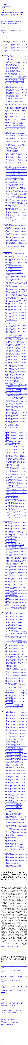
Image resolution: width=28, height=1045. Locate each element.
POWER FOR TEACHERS (7, 23)
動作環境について (12, 21)
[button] (7, 55)
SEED (15, 23)
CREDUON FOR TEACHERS (11, 12)
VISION (21, 12)
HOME (2, 12)
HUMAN (10, 14)
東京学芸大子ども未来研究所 (8, 30)
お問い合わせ (4, 21)
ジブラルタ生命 (5, 32)
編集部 (19, 21)
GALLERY (3, 16)
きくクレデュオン (10, 16)
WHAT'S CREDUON (18, 14)
